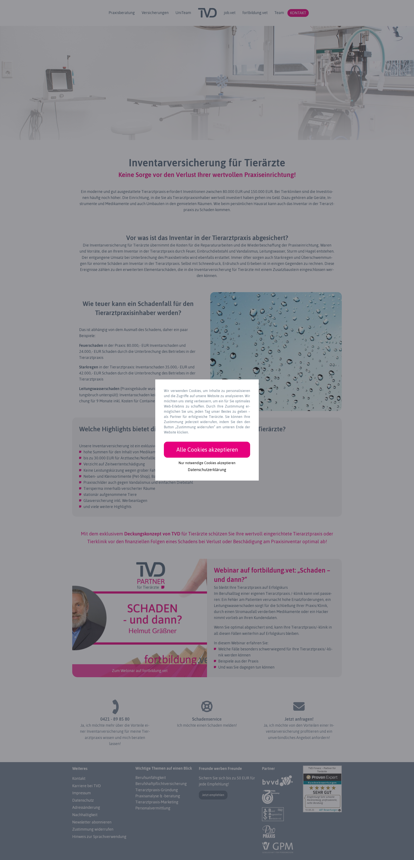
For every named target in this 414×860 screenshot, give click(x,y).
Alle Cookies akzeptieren (207, 449)
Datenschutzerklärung (207, 470)
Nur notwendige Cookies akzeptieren (207, 463)
